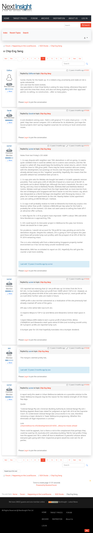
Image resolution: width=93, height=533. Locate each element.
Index (5, 33)
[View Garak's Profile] (9, 113)
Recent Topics (15, 33)
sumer (9, 146)
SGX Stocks (59, 494)
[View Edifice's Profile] (9, 77)
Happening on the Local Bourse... (40, 494)
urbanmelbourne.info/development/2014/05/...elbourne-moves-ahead (48, 426)
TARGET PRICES (20, 18)
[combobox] (72, 25)
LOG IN (84, 18)
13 (56, 58)
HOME (6, 18)
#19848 (86, 348)
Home (15, 494)
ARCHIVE (45, 18)
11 (47, 58)
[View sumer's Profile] (9, 148)
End (80, 58)
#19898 (86, 385)
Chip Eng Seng (45, 73)
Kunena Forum (51, 485)
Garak (9, 111)
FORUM (34, 18)
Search (87, 25)
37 (69, 58)
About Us (73, 18)
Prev (11, 58)
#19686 (86, 110)
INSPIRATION (59, 18)
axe (9, 348)
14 (61, 58)
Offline (9, 84)
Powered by (40, 485)
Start (6, 58)
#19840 (86, 279)
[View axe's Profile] (9, 351)
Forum (22, 494)
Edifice (9, 70)
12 (52, 58)
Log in (26, 102)
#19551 (86, 70)
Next (74, 58)
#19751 (86, 146)
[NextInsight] (17, 7)
